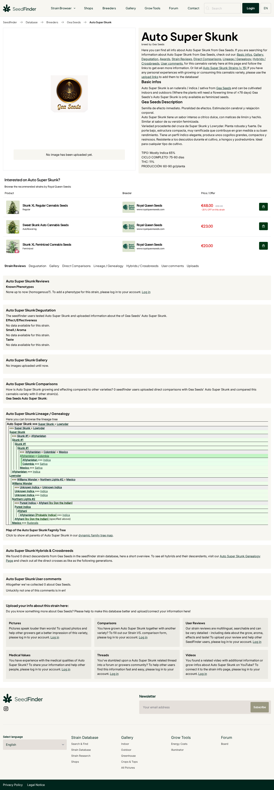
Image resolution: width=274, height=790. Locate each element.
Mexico (63, 451)
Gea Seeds (74, 22)
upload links (149, 77)
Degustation (149, 59)
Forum (173, 8)
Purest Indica (28, 502)
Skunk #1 (22, 435)
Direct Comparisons (207, 59)
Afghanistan (38, 435)
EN (266, 8)
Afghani (43, 502)
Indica (47, 459)
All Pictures (128, 767)
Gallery (131, 8)
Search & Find (79, 743)
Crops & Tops (129, 761)
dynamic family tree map (95, 535)
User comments (172, 63)
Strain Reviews (182, 59)
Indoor (125, 743)
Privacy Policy (13, 785)
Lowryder (62, 424)
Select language (13, 736)
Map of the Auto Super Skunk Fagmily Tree (36, 530)
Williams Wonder (27, 479)
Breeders (109, 8)
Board (224, 743)
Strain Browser (61, 8)
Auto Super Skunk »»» (22, 424)
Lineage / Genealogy (237, 59)
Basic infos (244, 54)
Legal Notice (36, 785)
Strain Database (81, 749)
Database (32, 22)
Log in (146, 292)
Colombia (49, 451)
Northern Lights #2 (51, 479)
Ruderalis (32, 522)
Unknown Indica (29, 487)
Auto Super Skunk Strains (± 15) (225, 68)
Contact (193, 8)
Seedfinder (10, 22)
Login (251, 8)
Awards (165, 59)
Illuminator (177, 749)
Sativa (44, 463)
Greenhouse (128, 755)
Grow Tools (152, 8)
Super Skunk (46, 424)
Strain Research (80, 755)
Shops (88, 8)
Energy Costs (179, 743)
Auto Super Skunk (100, 22)
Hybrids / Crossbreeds (142, 266)
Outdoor (126, 749)
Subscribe (259, 707)
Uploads (193, 266)
